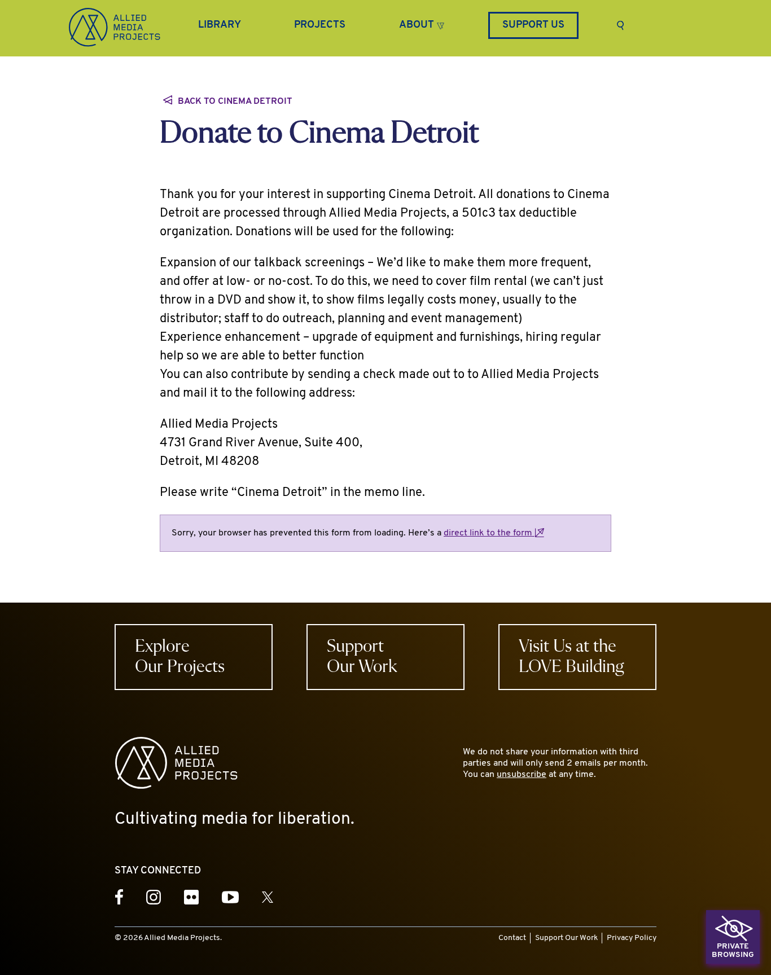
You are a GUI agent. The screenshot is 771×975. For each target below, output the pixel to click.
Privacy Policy (631, 938)
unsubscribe (521, 774)
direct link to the (489, 533)
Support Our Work (566, 938)
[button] (421, 24)
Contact (512, 938)
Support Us (533, 25)
